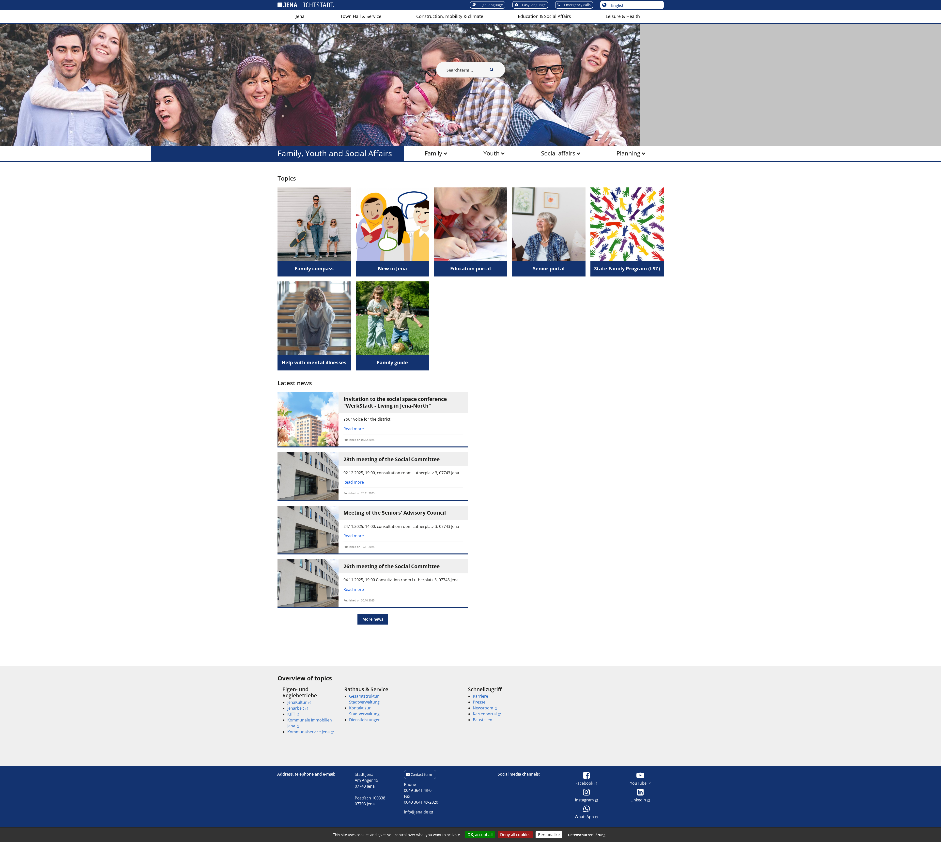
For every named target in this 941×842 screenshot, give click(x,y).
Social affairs (558, 153)
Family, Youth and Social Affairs (335, 153)
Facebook (584, 783)
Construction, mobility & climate (449, 16)
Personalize (549, 834)
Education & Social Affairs (544, 16)
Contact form (421, 774)
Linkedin (638, 800)
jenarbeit (295, 708)
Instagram (584, 800)
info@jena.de (416, 812)
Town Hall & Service (360, 16)
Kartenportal (485, 714)
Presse (479, 702)
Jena (300, 16)
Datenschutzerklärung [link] (586, 834)
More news (372, 619)
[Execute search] (491, 70)
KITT (291, 714)
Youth (491, 153)
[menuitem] (300, 16)
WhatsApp (584, 816)
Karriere (480, 696)
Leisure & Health (623, 16)
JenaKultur (297, 702)
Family (433, 153)
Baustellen (482, 719)
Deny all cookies (515, 834)
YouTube (638, 783)
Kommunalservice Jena (308, 732)
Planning (628, 153)
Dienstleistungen (365, 719)
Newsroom (483, 708)
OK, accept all (480, 834)
